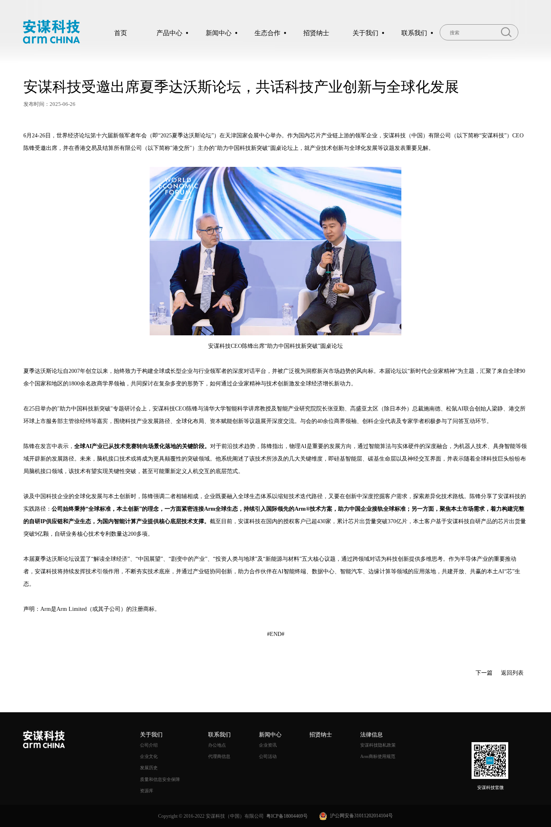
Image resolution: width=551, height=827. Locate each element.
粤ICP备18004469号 (287, 816)
